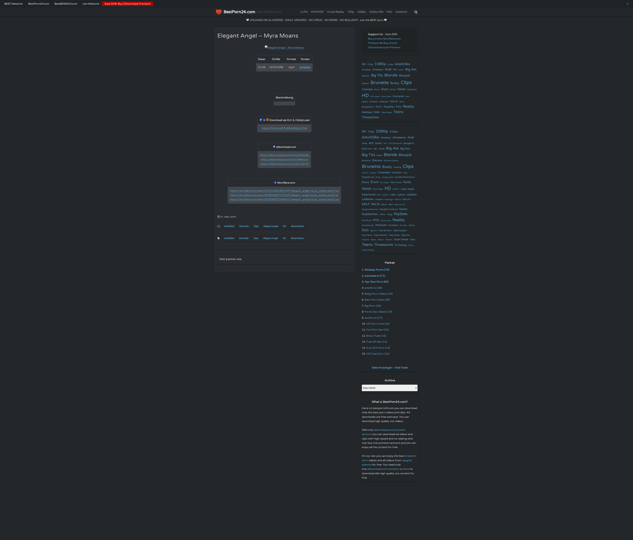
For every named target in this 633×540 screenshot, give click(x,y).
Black (379, 155)
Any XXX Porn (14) (378, 348)
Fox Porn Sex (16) (377, 329)
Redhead (367, 112)
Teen (412, 239)
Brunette (244, 226)
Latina (365, 102)
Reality (408, 106)
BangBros (408, 143)
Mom (401, 102)
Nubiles (403, 209)
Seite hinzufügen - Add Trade (390, 367)
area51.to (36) (373, 288)
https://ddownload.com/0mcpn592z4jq (284, 155)
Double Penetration (405, 177)
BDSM (382, 149)
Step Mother (380, 235)
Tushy (410, 245)
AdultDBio (229, 226)
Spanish (373, 231)
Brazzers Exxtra (391, 160)
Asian (401, 70)
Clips (256, 226)
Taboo (373, 240)
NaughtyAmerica (370, 209)
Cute (405, 173)
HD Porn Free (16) (377, 323)
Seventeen (393, 225)
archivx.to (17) (373, 318)
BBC (375, 149)
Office (382, 214)
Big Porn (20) (372, 305)
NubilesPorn (368, 107)
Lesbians (384, 101)
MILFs (394, 101)
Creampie (367, 89)
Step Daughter (400, 230)
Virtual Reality (335, 12)
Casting (397, 167)
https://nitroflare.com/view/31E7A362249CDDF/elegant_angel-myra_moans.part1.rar (284, 190)
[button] (628, 4)
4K (364, 64)
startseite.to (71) (375, 275)
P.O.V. (379, 106)
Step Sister (394, 235)
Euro (384, 89)
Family (393, 89)
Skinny (412, 225)
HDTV (395, 189)
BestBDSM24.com (65, 3)
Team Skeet (386, 112)
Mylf (391, 204)
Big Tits (377, 75)
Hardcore (412, 89)
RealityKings (368, 225)
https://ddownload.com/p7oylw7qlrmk (284, 163)
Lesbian (373, 101)
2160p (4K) (376, 12)
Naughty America (389, 209)
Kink (379, 195)
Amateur (366, 69)
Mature (398, 199)
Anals (364, 143)
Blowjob (404, 75)
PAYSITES (317, 12)
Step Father (367, 235)
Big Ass (411, 69)
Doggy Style (387, 177)
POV (399, 106)
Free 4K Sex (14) (376, 341)
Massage (389, 199)
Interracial (398, 96)
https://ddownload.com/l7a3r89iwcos (284, 159)
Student (365, 240)
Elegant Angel (271, 226)
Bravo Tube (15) (376, 335)
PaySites (389, 106)
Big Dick (366, 76)
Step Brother (385, 230)
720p (350, 12)
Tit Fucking (400, 245)
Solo (377, 112)
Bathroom (367, 148)
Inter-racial (386, 96)
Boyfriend (366, 160)
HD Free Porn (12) (377, 353)
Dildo (378, 177)
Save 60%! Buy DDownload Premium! (128, 3)
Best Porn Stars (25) (377, 299)
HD (284, 226)
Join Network (90, 3)
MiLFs (375, 204)
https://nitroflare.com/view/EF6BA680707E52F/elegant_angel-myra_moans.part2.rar (284, 195)
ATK (385, 143)
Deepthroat (368, 177)
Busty (394, 83)
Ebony (377, 89)
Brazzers (365, 83)
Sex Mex (403, 225)
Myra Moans (297, 226)
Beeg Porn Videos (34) (379, 293)
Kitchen (385, 195)
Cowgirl (373, 173)
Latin (407, 96)
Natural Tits (399, 205)
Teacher (388, 240)
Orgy (389, 214)
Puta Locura (386, 220)
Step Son (405, 235)
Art (395, 69)
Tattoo (381, 239)
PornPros (366, 220)
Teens (398, 112)
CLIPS (304, 12)
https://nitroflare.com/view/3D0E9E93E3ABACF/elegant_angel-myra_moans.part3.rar (284, 199)
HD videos (375, 96)
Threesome (370, 117)
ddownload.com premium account (388, 469)
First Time (378, 189)
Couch (365, 173)
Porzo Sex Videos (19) (378, 311)
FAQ (389, 12)
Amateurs (377, 69)
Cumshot (397, 172)
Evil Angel (384, 182)
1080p (361, 12)
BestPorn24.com (38, 3)
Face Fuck (396, 182)
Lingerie (379, 199)
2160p (390, 64)
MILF (366, 204)
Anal (388, 69)
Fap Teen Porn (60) (377, 281)
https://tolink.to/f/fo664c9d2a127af (284, 128)
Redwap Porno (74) (377, 269)
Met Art (407, 199)
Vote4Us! (401, 12)
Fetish (401, 89)
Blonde (390, 75)
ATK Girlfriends (395, 143)
